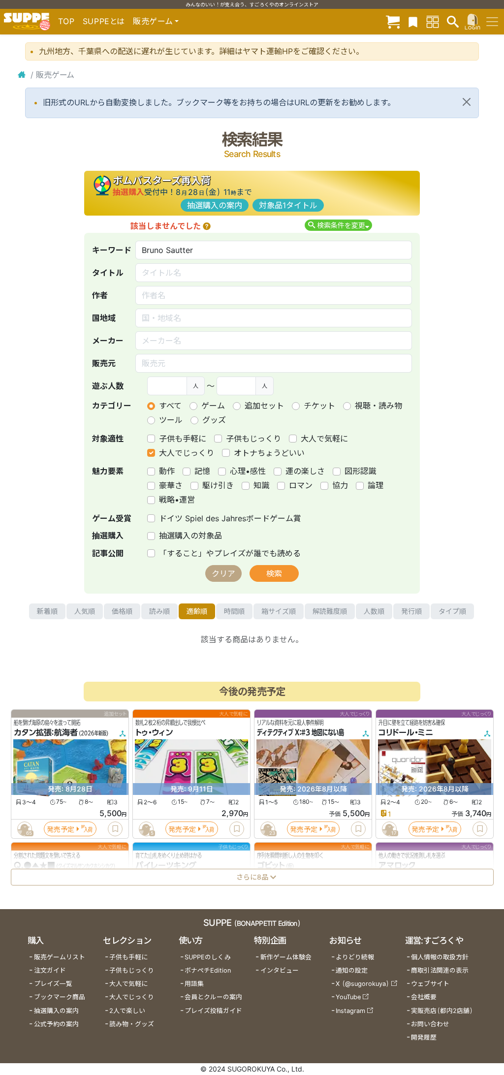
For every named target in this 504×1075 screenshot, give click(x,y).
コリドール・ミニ (405, 732)
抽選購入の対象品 (190, 535)
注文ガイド (50, 970)
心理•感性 (248, 471)
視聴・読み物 (378, 406)
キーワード (111, 250)
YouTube (348, 997)
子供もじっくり (253, 438)
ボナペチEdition (208, 970)
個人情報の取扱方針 (440, 957)
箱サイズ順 (278, 611)
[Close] (466, 102)
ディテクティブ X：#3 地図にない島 (300, 732)
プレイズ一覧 (53, 983)
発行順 (411, 611)
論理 (375, 485)
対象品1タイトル (288, 205)
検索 (274, 573)
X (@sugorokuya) (362, 983)
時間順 (234, 611)
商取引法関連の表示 (440, 970)
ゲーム (213, 406)
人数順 (374, 611)
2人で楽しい (127, 1010)
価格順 (122, 611)
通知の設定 (352, 970)
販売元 (104, 363)
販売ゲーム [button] (153, 21)
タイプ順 (452, 611)
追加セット (264, 406)
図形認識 (360, 471)
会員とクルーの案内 (213, 997)
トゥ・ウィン (154, 732)
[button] (207, 226)
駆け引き (218, 485)
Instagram (350, 1010)
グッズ (214, 420)
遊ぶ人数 (108, 386)
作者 (100, 295)
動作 (167, 471)
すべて (170, 406)
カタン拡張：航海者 (46, 732)
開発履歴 (424, 1037)
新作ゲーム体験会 (286, 957)
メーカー (108, 341)
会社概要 (424, 997)
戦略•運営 (177, 500)
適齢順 (197, 611)
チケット (319, 406)
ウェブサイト (430, 983)
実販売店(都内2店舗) (442, 1010)
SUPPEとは (104, 21)
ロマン (301, 485)
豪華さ (171, 485)
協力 (340, 485)
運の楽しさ (305, 471)
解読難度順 (330, 611)
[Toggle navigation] (492, 22)
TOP (66, 21)
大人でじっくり (186, 453)
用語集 (194, 983)
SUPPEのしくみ (208, 957)
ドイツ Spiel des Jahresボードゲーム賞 (230, 518)
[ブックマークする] (115, 829)
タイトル (108, 273)
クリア (223, 573)
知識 (261, 485)
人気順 (84, 611)
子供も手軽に (182, 438)
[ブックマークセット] (413, 21)
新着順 (47, 611)
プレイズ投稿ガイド (213, 1010)
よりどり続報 (355, 957)
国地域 (104, 318)
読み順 (159, 611)
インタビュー (279, 970)
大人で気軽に (324, 438)
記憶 (202, 471)
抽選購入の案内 (214, 205)
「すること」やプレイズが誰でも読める (230, 553)
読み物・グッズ (131, 1024)
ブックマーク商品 (59, 997)
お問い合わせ (430, 1024)
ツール (171, 420)
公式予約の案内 (56, 1024)
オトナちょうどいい (269, 453)
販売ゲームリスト (59, 957)
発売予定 (60, 828)
